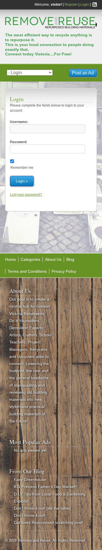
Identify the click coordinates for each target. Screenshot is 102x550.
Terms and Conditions (27, 271)
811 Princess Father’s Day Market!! (45, 486)
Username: (19, 122)
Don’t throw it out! (29, 515)
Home (10, 259)
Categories (30, 259)
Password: (18, 142)
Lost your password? (26, 195)
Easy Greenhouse (30, 479)
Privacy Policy (64, 271)
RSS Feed (94, 4)
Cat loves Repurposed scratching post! (48, 522)
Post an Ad (83, 72)
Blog (70, 259)
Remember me (21, 168)
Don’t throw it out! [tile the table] (42, 508)
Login (84, 5)
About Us (53, 259)
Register (71, 5)
